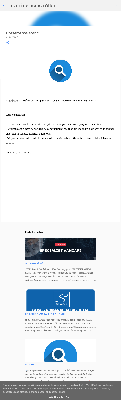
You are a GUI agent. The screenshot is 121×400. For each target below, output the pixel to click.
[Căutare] (117, 5)
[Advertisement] (60, 175)
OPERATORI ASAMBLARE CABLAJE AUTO (45, 313)
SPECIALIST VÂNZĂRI (35, 263)
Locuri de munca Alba (31, 5)
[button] (7, 43)
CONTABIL (30, 364)
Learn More (56, 396)
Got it (70, 396)
